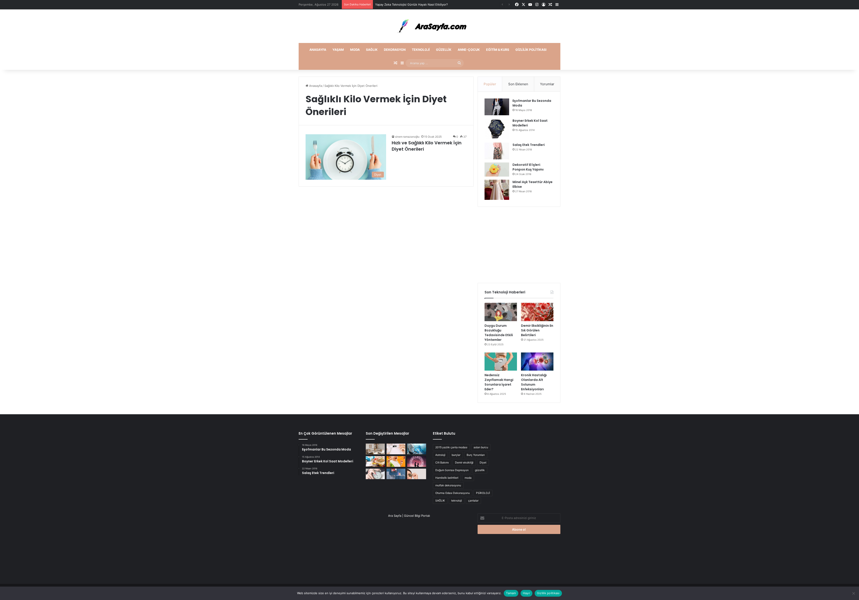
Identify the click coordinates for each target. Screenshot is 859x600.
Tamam (511, 593)
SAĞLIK (440, 500)
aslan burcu (481, 447)
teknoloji (456, 500)
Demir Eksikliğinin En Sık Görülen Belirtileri (537, 330)
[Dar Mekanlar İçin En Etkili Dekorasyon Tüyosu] (375, 449)
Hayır (526, 593)
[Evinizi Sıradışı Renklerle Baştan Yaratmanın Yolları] (396, 474)
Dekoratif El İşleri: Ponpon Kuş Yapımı (528, 167)
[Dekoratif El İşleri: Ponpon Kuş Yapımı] (497, 169)
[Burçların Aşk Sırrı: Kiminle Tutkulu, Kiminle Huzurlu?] (416, 461)
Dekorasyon (395, 49)
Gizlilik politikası (530, 49)
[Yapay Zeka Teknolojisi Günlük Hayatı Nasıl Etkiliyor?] (416, 449)
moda (468, 477)
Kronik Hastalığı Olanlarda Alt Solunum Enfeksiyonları (534, 382)
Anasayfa (317, 49)
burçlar (456, 455)
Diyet (483, 462)
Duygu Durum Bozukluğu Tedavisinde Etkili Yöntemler (499, 332)
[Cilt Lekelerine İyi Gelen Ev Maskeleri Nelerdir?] (396, 449)
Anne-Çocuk (469, 49)
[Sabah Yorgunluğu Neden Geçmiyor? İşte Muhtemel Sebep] (375, 474)
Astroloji (440, 455)
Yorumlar (547, 84)
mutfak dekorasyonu (448, 485)
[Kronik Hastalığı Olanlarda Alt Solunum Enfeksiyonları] (537, 361)
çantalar (473, 500)
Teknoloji (421, 49)
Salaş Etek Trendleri (528, 145)
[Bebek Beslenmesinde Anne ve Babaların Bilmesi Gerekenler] (396, 461)
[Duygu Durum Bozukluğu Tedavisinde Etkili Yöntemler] (501, 312)
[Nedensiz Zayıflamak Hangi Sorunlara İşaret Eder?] (501, 361)
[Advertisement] (519, 245)
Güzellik (443, 49)
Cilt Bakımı (442, 462)
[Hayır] (853, 593)
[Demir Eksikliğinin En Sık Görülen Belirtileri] (537, 312)
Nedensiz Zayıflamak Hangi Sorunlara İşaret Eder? (499, 382)
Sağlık (372, 49)
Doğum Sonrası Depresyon (452, 470)
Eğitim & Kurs (497, 49)
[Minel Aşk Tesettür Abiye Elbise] (497, 190)
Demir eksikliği (464, 462)
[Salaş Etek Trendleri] (497, 151)
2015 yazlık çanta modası (451, 447)
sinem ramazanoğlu (407, 136)
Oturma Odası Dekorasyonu (452, 493)
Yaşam (338, 49)
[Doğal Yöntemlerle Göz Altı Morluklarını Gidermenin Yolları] (416, 474)
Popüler (490, 84)
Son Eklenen (518, 84)
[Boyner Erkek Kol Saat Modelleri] (497, 128)
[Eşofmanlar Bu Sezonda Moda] (497, 106)
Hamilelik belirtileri (446, 477)
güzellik (480, 470)
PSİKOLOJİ (483, 493)
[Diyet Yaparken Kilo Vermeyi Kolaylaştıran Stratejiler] (375, 461)
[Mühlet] (429, 26)
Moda (355, 49)
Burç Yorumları (476, 455)
